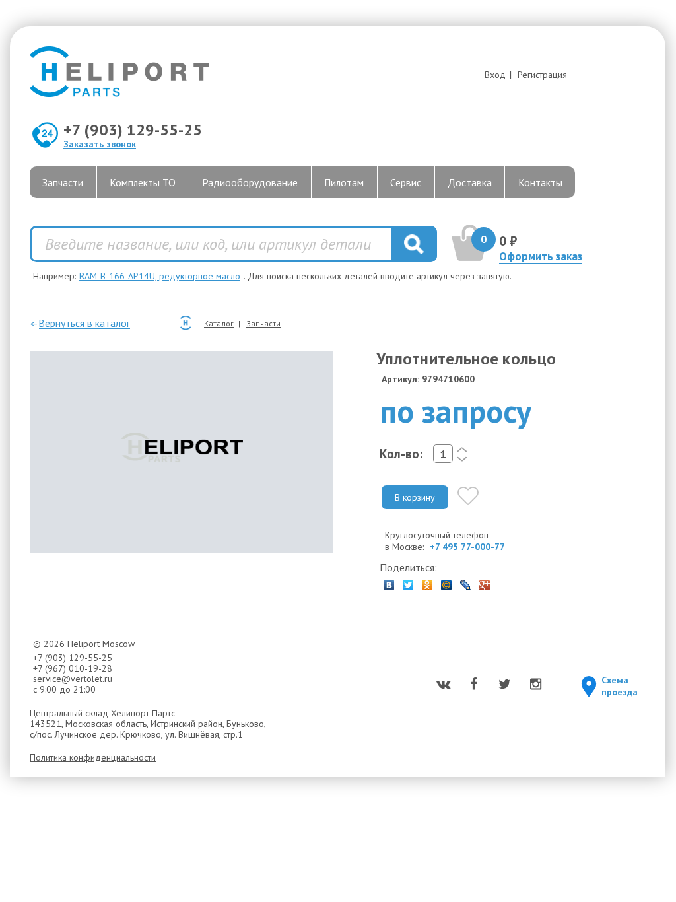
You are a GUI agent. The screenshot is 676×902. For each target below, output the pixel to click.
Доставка (470, 182)
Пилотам (344, 182)
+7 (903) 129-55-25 (132, 130)
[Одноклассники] (427, 581)
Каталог (219, 323)
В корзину (415, 497)
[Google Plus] (485, 581)
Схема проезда (619, 686)
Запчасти (62, 182)
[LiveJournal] (466, 581)
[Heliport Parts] (318, 73)
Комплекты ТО (143, 182)
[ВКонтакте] (389, 581)
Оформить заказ (540, 256)
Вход (495, 75)
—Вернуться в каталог (80, 323)
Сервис (405, 182)
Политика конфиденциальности (93, 757)
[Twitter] (408, 581)
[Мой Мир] (447, 581)
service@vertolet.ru (72, 679)
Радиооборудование (250, 182)
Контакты (540, 182)
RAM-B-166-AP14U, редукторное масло (159, 276)
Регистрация (542, 75)
